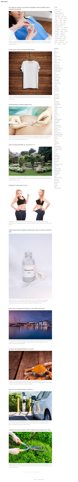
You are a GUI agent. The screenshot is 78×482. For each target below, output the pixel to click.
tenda (56, 42)
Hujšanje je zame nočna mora (18, 185)
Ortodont (55, 137)
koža (56, 18)
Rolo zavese (56, 161)
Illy (54, 92)
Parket (55, 140)
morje (65, 22)
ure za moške (61, 42)
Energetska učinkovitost (58, 68)
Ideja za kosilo (56, 89)
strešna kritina (62, 40)
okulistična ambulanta (59, 25)
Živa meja (56, 185)
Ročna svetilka (56, 158)
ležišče (56, 22)
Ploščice (55, 144)
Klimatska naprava (57, 104)
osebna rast (57, 27)
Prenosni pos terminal (58, 147)
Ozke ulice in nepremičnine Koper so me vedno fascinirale (27, 308)
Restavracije (56, 155)
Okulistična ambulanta (58, 135)
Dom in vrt (56, 64)
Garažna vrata (56, 79)
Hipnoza (55, 85)
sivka (65, 36)
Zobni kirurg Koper (57, 188)
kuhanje (65, 18)
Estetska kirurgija (57, 71)
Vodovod (55, 183)
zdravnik (64, 43)
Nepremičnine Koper (57, 126)
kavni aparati (64, 16)
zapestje (59, 43)
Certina (55, 55)
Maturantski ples (57, 120)
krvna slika (60, 18)
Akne (55, 50)
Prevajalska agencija (57, 149)
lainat (61, 20)
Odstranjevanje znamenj (58, 134)
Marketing (56, 117)
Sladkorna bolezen (57, 168)
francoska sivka (58, 14)
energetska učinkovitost (59, 13)
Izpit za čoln (56, 95)
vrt (55, 43)
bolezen (56, 9)
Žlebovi (55, 186)
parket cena (66, 27)
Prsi (54, 152)
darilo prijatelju (57, 11)
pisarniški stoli (64, 29)
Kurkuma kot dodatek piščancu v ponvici (21, 349)
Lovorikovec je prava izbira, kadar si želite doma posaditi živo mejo (29, 430)
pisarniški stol (57, 29)
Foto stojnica (56, 76)
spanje (64, 38)
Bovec (55, 53)
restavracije (62, 34)
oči (61, 27)
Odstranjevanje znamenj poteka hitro (20, 104)
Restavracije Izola (57, 156)
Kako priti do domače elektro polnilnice (21, 389)
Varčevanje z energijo (58, 177)
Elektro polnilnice (57, 67)
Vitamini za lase (57, 182)
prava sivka (57, 33)
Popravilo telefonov (57, 146)
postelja (61, 31)
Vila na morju (56, 179)
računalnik (57, 34)
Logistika (55, 113)
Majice (55, 116)
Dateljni (55, 61)
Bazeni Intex (56, 52)
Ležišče (55, 111)
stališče (56, 40)
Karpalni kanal (56, 98)
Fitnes (55, 73)
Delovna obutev (57, 62)
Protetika (55, 150)
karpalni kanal (57, 16)
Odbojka (55, 131)
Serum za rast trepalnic (58, 164)
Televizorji (56, 174)
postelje (66, 31)
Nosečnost (56, 128)
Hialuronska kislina (57, 83)
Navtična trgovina (57, 125)
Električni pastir (57, 65)
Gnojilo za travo (57, 82)
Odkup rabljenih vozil (58, 132)
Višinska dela (56, 180)
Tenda (55, 176)
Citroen (55, 58)
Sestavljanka (56, 165)
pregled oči (63, 33)
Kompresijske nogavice (58, 107)
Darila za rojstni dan (57, 59)
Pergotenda (56, 141)
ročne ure (56, 36)
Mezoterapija (56, 122)
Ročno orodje (56, 159)
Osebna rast (56, 138)
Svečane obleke (57, 173)
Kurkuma (55, 110)
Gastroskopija (56, 80)
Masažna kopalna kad (58, 119)
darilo (61, 9)
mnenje (60, 22)
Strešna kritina (56, 171)
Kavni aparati (56, 101)
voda (66, 42)
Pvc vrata (56, 153)
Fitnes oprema (56, 74)
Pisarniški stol (56, 143)
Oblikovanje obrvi (57, 129)
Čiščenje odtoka (57, 56)
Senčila (55, 162)
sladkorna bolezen (58, 38)
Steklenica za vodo (57, 170)
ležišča (65, 20)
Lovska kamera (57, 114)
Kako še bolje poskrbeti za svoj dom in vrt (22, 145)
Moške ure (56, 123)
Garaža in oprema (57, 77)
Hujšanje (55, 86)
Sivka (55, 167)
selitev (61, 36)
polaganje (56, 31)
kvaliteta (56, 20)
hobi (63, 14)
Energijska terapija (57, 70)
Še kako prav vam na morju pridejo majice (22, 49)
